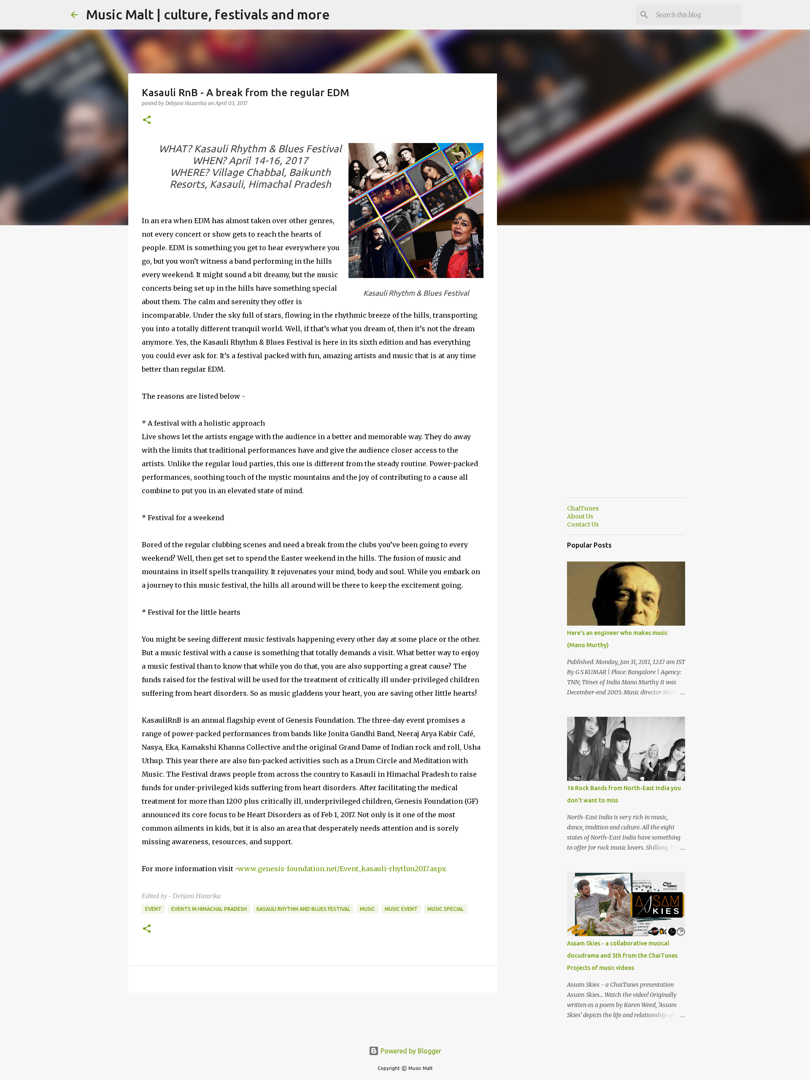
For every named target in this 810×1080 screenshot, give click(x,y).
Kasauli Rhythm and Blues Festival (303, 909)
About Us (580, 516)
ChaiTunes (583, 508)
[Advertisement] (540, 364)
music (367, 909)
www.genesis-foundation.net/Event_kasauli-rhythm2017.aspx (342, 868)
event (153, 909)
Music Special (445, 909)
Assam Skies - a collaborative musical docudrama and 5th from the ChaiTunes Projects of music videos (622, 955)
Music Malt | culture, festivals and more (208, 14)
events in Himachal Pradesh (209, 909)
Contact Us (583, 524)
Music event (401, 909)
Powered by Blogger (410, 1051)
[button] (147, 120)
